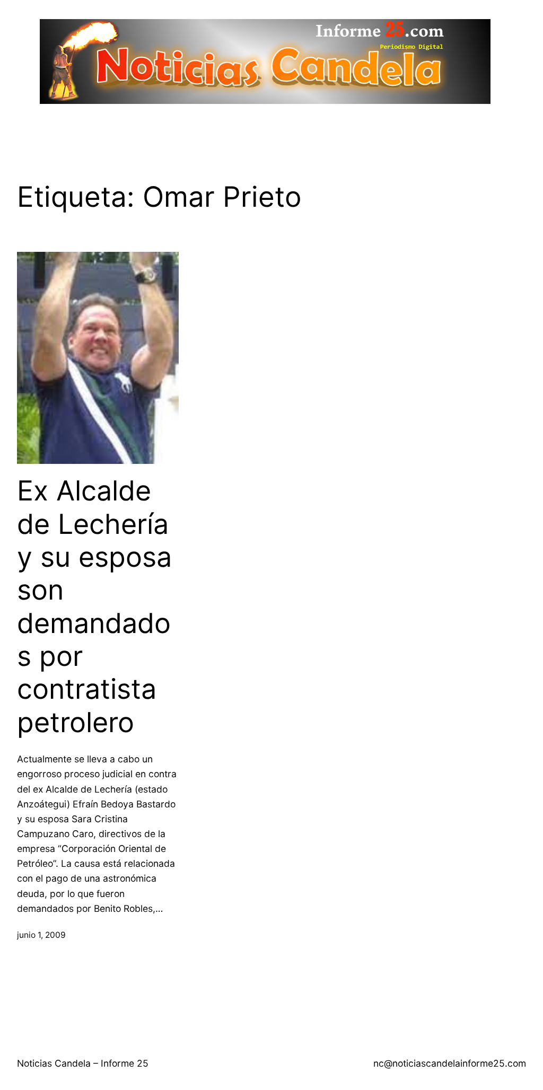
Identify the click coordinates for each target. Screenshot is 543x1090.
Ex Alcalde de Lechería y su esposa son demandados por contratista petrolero (94, 606)
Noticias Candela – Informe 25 (82, 1063)
